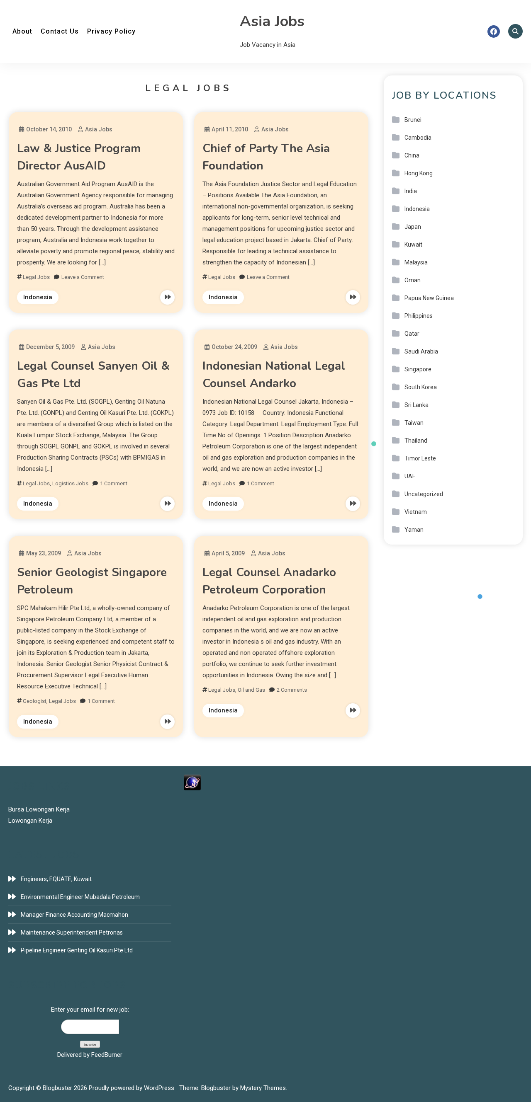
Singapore (417, 369)
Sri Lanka (416, 405)
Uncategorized (423, 494)
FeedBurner (106, 1054)
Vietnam (415, 512)
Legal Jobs (36, 277)
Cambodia (417, 137)
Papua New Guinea (429, 298)
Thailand (415, 440)
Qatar (411, 333)
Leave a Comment (82, 277)
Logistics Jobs (70, 483)
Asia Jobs (272, 21)
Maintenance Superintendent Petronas (72, 932)
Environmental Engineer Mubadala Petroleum (80, 897)
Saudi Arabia (421, 351)
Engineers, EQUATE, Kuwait (56, 879)
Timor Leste (420, 458)
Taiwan (414, 422)
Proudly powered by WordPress (132, 1088)
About (22, 31)
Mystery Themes (263, 1088)
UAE (410, 476)
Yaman (414, 529)
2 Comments (292, 690)
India (410, 191)
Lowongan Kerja (30, 820)
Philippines (418, 315)
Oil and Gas (251, 690)
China (411, 155)
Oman (412, 280)
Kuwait (413, 244)
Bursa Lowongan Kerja (39, 809)
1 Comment (113, 483)
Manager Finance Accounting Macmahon (74, 914)
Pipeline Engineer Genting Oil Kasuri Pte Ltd (77, 950)
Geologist (34, 701)
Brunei (412, 119)
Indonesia (37, 297)
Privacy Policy (111, 31)
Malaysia (416, 262)
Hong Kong (418, 173)
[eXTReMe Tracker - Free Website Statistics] (192, 782)
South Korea (420, 387)
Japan (412, 226)
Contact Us (60, 31)
